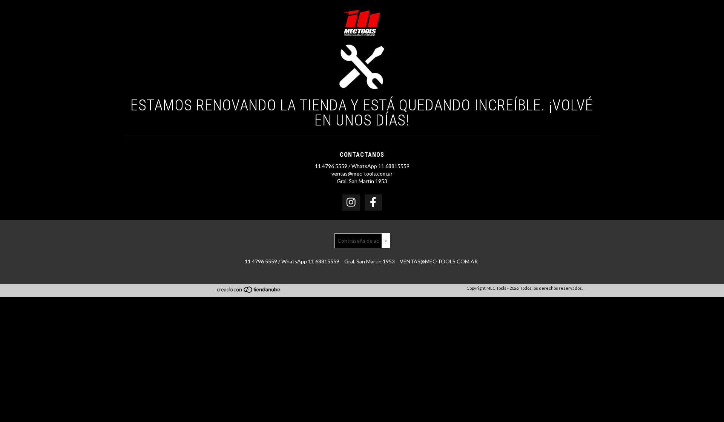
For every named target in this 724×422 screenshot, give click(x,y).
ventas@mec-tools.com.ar (362, 173)
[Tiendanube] (249, 291)
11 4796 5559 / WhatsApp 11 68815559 (362, 166)
